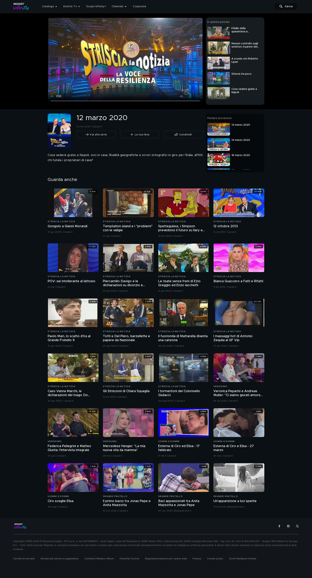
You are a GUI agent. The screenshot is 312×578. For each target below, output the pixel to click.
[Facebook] (279, 526)
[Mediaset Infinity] (21, 6)
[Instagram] (288, 526)
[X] (297, 526)
